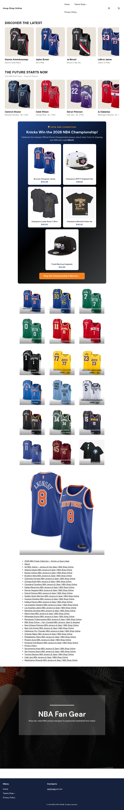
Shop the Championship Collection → (62, 276)
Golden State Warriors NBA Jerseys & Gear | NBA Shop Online (51, 596)
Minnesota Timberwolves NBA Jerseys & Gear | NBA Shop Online (52, 619)
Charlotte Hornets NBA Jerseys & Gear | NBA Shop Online (49, 578)
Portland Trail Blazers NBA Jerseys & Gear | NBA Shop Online (51, 642)
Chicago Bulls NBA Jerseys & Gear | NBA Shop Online (47, 581)
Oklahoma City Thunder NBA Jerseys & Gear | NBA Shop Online (52, 631)
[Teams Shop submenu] (86, 4)
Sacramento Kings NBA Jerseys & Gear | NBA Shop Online (49, 648)
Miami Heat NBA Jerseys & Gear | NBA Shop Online (47, 613)
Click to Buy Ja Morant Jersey (62, 402)
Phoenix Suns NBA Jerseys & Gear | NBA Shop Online (47, 640)
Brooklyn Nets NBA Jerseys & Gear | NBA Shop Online (48, 575)
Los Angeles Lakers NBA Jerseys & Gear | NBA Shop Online (50, 607)
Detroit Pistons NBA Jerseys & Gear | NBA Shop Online (48, 593)
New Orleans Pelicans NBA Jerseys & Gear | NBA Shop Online (51, 625)
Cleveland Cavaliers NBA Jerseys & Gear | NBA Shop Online (50, 584)
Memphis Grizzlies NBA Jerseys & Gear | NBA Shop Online (49, 610)
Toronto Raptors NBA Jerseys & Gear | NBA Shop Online (49, 654)
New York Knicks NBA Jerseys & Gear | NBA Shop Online (49, 628)
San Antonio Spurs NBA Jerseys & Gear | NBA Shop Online (50, 651)
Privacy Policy (30, 645)
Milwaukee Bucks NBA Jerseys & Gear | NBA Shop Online (49, 616)
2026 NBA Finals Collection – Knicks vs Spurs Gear (47, 561)
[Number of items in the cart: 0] (118, 8)
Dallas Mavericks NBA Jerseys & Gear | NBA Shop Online (49, 587)
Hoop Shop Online (12, 8)
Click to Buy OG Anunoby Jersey (62, 552)
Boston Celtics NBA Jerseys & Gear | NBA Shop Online (48, 572)
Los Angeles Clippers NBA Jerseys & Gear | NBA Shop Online (51, 605)
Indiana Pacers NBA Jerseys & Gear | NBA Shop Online (48, 602)
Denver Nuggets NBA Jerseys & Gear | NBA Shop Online (49, 590)
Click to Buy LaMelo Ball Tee (92, 462)
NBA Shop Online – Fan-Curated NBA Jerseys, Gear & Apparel (52, 622)
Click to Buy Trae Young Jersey (62, 341)
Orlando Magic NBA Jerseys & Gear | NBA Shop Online (48, 634)
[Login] (109, 8)
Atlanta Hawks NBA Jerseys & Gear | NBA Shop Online (48, 570)
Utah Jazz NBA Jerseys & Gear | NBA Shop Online (46, 657)
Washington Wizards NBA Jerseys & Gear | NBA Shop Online (51, 660)
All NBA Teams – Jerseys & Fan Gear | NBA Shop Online (49, 567)
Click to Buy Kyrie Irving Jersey (32, 462)
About (27, 564)
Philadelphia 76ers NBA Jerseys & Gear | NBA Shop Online (50, 637)
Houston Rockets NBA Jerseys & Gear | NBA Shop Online (49, 599)
